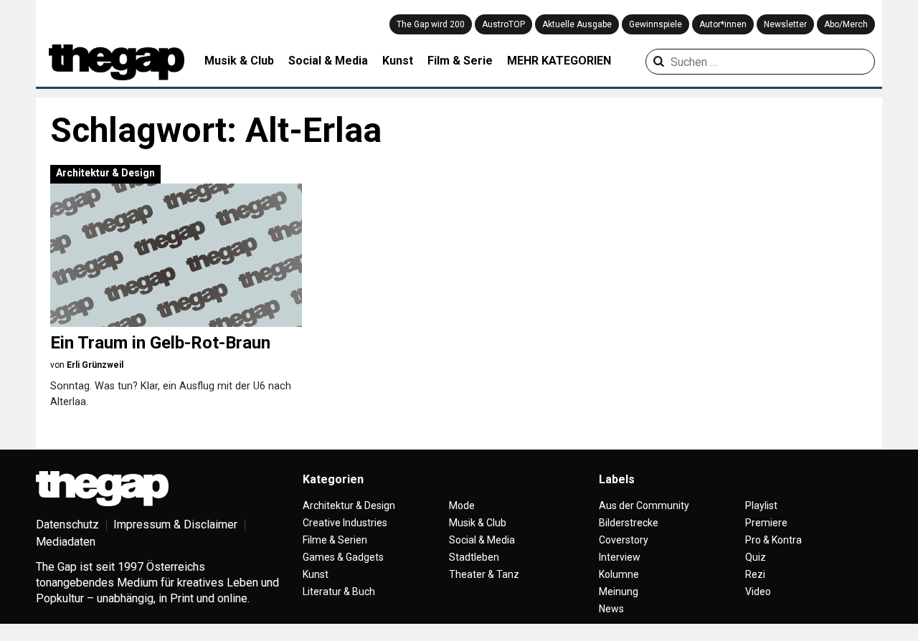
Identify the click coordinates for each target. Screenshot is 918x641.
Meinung (618, 591)
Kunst (397, 60)
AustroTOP (503, 24)
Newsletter (785, 24)
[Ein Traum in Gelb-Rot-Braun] (176, 255)
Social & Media (328, 60)
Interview (619, 557)
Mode (462, 505)
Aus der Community (644, 505)
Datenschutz (67, 524)
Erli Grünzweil (95, 365)
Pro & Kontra (773, 540)
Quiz (755, 557)
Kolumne (619, 574)
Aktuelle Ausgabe (577, 24)
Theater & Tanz (484, 574)
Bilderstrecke (628, 522)
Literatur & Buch (339, 591)
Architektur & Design (105, 173)
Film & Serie (460, 60)
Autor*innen (723, 24)
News (611, 608)
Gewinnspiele (655, 24)
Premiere (766, 522)
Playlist (761, 505)
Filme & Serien (335, 540)
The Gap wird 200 (431, 24)
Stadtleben (474, 557)
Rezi (755, 574)
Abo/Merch (846, 24)
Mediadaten (65, 542)
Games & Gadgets (343, 557)
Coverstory (623, 540)
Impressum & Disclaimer (175, 524)
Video (758, 591)
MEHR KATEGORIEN (559, 60)
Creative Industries (345, 522)
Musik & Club (239, 60)
